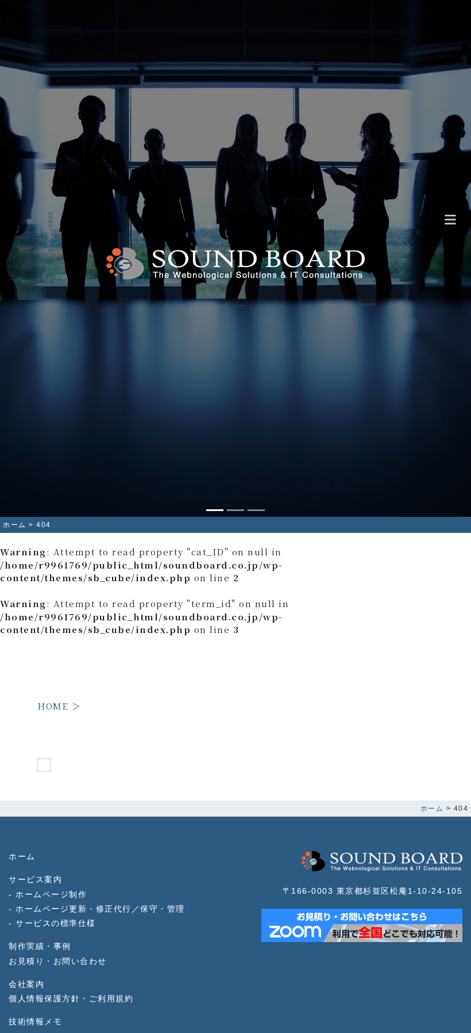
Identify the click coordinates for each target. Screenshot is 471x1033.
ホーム (22, 856)
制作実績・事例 (40, 946)
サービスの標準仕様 (56, 923)
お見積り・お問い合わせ (58, 961)
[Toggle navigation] (450, 220)
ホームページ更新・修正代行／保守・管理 (100, 909)
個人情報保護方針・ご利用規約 (71, 998)
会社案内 (26, 984)
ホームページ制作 (51, 894)
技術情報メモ (35, 1021)
